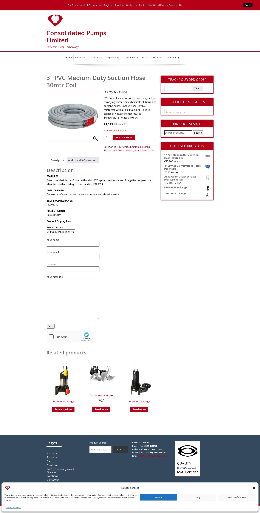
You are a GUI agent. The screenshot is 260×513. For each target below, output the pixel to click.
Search (198, 132)
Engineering (112, 57)
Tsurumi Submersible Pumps (133, 146)
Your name (53, 239)
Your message (55, 276)
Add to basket (123, 137)
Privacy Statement (13, 507)
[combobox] (187, 111)
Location (51, 264)
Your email (53, 252)
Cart (49, 461)
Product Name (55, 227)
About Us (80, 57)
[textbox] (187, 112)
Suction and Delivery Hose (118, 150)
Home (68, 57)
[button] (253, 487)
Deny (197, 497)
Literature (156, 57)
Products (131, 57)
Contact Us (53, 480)
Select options (63, 409)
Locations (171, 57)
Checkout (52, 465)
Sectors (96, 57)
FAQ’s (145, 57)
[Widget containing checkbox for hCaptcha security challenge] (69, 336)
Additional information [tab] (82, 160)
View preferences (237, 497)
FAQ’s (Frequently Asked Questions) (60, 470)
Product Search (98, 442)
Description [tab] (58, 160)
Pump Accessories (144, 150)
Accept (158, 497)
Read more (101, 409)
